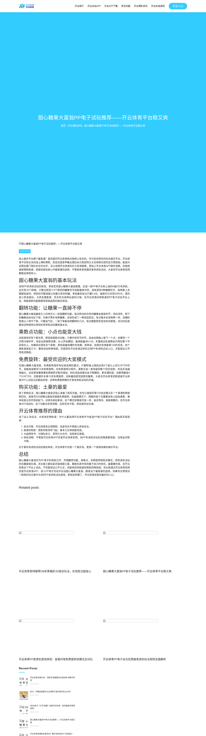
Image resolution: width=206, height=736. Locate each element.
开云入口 (178, 6)
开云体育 (62, 258)
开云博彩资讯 (140, 5)
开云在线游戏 (158, 5)
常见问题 (125, 5)
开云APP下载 (111, 5)
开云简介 (79, 5)
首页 (63, 125)
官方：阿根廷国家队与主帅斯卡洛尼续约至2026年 (50, 692)
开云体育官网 (122, 467)
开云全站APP (94, 5)
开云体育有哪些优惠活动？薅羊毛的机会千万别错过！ (52, 734)
